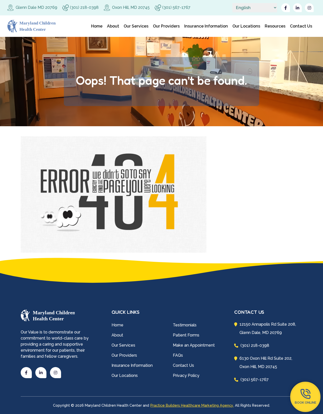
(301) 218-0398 (84, 7)
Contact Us (301, 26)
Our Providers (166, 26)
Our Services (136, 26)
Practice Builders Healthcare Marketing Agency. (192, 405)
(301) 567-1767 (176, 7)
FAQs (178, 355)
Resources (275, 26)
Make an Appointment (194, 345)
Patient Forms (186, 335)
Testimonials (185, 325)
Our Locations (246, 26)
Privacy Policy (186, 375)
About (113, 26)
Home (96, 26)
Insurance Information (206, 26)
